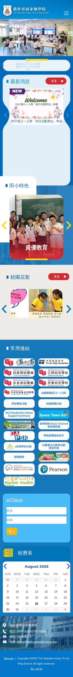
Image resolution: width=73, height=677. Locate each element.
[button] (70, 34)
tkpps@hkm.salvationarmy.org (37, 641)
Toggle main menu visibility (66, 13)
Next (67, 115)
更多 (54, 81)
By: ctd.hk (36, 668)
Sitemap (8, 658)
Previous (5, 115)
